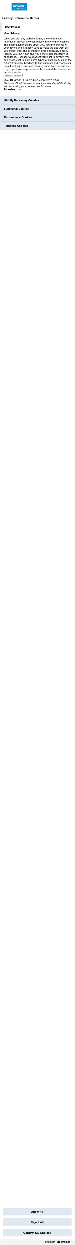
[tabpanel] (38, 63)
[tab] (37, 26)
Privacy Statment (13, 75)
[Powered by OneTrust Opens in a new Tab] (58, 1242)
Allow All (37, 1211)
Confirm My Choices (37, 1232)
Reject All (37, 1222)
